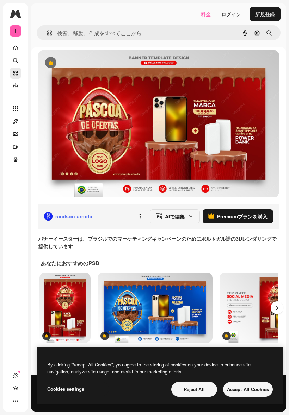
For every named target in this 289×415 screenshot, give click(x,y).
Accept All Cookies (248, 389)
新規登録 (265, 14)
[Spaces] (15, 121)
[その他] (15, 401)
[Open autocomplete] (46, 33)
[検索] (15, 60)
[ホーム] (15, 47)
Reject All (194, 389)
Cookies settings (65, 388)
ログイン (231, 14)
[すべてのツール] (15, 108)
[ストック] (15, 73)
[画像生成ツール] (15, 134)
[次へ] (277, 308)
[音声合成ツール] (15, 159)
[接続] (15, 375)
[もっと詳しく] (15, 85)
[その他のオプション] (140, 216)
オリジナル (86, 63)
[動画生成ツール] (15, 146)
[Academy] (15, 388)
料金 (206, 14)
